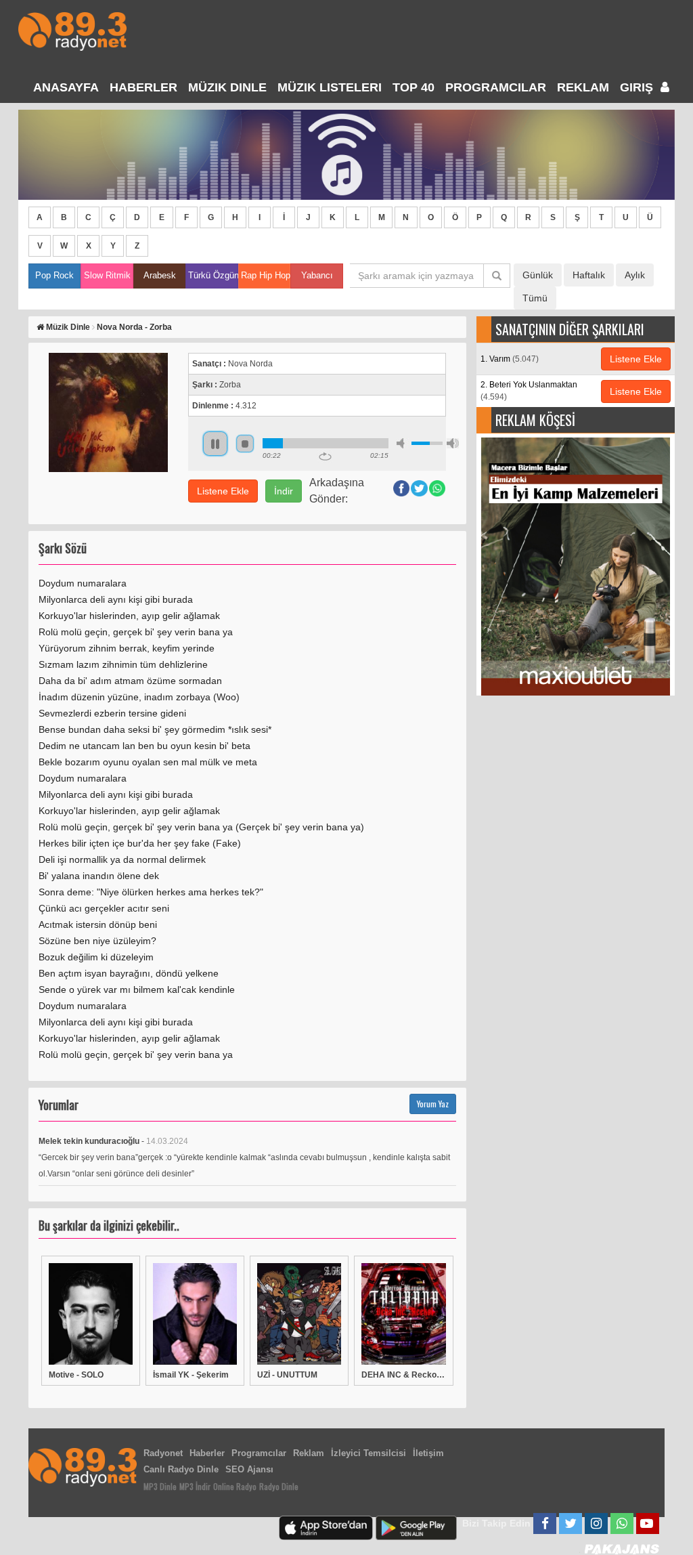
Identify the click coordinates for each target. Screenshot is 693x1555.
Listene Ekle (223, 491)
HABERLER (143, 87)
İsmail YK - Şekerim (191, 1375)
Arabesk (159, 275)
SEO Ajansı (249, 1469)
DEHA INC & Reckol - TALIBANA (403, 1375)
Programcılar (495, 87)
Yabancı (317, 275)
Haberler (207, 1453)
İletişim (428, 1453)
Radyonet (163, 1453)
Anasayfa (66, 87)
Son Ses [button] (453, 443)
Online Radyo (234, 1486)
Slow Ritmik (107, 275)
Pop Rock (54, 275)
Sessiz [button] (403, 443)
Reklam (583, 87)
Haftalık (589, 275)
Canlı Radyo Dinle (181, 1469)
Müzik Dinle (227, 87)
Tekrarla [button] (325, 456)
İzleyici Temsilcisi (368, 1453)
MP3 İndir (194, 1486)
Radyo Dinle (278, 1486)
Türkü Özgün (213, 275)
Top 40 (413, 87)
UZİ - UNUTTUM (287, 1375)
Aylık (635, 275)
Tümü (534, 298)
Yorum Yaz (433, 1103)
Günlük (537, 275)
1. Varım (509, 359)
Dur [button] (245, 443)
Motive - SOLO (76, 1375)
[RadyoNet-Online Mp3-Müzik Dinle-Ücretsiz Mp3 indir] (72, 30)
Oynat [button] (215, 443)
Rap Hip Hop (265, 275)
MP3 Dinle (160, 1486)
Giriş (638, 87)
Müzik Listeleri (329, 87)
